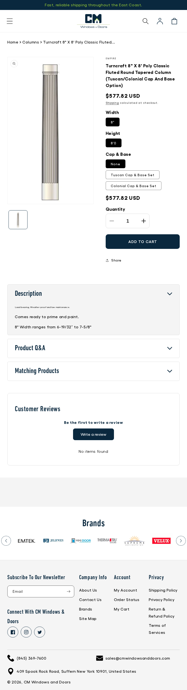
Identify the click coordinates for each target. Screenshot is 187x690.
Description (28, 294)
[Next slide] (181, 541)
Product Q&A (30, 348)
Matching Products (37, 371)
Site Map (88, 618)
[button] (9, 21)
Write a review (93, 434)
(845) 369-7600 (31, 658)
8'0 (113, 143)
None (115, 164)
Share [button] (116, 260)
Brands (85, 609)
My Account (125, 590)
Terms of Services (157, 629)
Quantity (115, 208)
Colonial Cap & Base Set (133, 186)
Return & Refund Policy (162, 612)
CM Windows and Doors (47, 682)
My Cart (121, 609)
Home (12, 42)
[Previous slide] (6, 541)
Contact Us (90, 599)
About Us (88, 590)
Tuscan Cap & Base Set (132, 175)
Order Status (126, 599)
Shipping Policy (163, 590)
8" (112, 122)
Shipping (112, 102)
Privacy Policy (161, 599)
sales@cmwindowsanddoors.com (137, 658)
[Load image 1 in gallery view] (18, 219)
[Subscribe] (68, 591)
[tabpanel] (26, 540)
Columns (30, 42)
